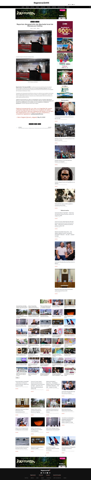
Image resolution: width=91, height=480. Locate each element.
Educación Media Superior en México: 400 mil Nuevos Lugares (33, 374)
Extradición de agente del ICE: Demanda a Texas (69, 355)
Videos (67, 7)
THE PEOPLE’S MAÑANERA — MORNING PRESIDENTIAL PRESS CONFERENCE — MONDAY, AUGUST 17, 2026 (45, 374)
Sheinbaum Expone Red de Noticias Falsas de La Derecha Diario (33, 345)
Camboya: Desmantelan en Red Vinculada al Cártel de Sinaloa (33, 316)
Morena (39, 124)
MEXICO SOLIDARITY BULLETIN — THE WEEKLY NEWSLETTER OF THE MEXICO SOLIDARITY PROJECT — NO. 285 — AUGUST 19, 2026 (45, 307)
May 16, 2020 (41, 117)
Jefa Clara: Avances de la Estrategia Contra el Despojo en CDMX (58, 364)
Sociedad (37, 21)
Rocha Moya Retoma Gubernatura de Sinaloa (44, 316)
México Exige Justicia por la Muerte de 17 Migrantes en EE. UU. (45, 345)
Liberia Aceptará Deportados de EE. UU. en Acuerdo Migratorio (69, 345)
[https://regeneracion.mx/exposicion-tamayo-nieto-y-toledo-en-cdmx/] (58, 322)
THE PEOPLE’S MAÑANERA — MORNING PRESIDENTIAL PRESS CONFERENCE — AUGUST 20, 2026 (57, 336)
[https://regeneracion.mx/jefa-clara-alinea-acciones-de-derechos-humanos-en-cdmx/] (21, 361)
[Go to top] (89, 478)
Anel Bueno (31, 124)
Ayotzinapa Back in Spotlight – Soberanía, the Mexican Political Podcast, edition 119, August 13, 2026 (64, 214)
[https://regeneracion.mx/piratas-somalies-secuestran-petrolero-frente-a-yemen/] (45, 322)
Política (32, 7)
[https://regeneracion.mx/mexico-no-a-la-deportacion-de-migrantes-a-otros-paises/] (58, 313)
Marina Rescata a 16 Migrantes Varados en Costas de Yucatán (21, 335)
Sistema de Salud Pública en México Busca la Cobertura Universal (21, 374)
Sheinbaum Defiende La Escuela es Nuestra (45, 335)
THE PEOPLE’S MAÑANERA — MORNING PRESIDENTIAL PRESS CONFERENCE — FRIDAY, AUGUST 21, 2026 (33, 326)
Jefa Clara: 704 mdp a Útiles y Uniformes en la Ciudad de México (69, 364)
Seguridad (33, 21)
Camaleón (43, 7)
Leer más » (56, 121)
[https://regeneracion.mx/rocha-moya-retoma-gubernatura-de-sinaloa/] (45, 313)
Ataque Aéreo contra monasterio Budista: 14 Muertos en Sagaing (21, 316)
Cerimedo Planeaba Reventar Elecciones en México (57, 306)
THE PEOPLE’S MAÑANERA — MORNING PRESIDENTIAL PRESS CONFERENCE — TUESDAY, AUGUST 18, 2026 (45, 364)
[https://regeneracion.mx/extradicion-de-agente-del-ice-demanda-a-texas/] (70, 351)
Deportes (54, 7)
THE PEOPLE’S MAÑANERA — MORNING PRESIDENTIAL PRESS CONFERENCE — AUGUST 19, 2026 (57, 345)
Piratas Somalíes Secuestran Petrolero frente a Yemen (45, 326)
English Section (61, 7)
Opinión (48, 7)
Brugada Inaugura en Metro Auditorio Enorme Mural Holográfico (33, 336)
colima (35, 124)
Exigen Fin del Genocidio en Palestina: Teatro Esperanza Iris (69, 335)
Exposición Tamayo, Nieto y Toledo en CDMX (57, 326)
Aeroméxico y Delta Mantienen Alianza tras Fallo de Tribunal (69, 326)
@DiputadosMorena (37, 114)
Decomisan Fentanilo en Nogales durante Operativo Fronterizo (57, 355)
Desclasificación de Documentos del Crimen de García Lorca (33, 355)
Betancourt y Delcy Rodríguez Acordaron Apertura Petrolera (45, 355)
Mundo (37, 7)
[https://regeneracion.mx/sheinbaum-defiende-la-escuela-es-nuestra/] (45, 332)
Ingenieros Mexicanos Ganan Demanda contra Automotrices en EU (69, 307)
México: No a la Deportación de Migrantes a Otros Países (57, 316)
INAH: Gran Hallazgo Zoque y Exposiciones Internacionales (21, 326)
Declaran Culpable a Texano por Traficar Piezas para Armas (21, 355)
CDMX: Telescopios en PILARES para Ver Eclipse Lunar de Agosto (69, 316)
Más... (17, 377)
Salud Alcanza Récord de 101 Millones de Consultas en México (33, 364)
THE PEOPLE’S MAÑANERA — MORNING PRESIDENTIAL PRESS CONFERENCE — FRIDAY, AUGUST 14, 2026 (57, 374)
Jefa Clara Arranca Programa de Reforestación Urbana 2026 (21, 345)
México (27, 7)
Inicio (23, 7)
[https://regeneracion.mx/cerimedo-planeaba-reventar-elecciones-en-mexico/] (58, 303)
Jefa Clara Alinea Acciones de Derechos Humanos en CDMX (21, 364)
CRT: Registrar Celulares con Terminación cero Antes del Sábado (69, 374)
